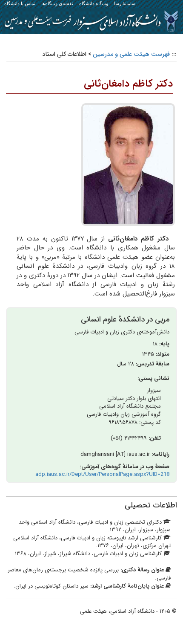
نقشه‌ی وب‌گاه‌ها (57, 3)
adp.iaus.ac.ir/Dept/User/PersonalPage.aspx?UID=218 (102, 474)
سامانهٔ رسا (124, 3)
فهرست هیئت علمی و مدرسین (131, 54)
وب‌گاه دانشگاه (93, 3)
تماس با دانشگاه (19, 3)
